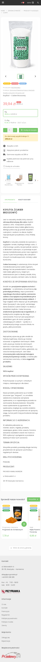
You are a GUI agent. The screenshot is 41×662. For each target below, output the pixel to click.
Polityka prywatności (9, 618)
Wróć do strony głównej (20, 548)
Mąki (31, 527)
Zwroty (4, 625)
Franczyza (5, 611)
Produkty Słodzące (31, 11)
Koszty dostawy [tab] (24, 200)
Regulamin (6, 615)
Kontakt (5, 608)
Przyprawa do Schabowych (12, 530)
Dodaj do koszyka (29, 130)
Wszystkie (33, 499)
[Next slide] (35, 76)
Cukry (5, 12)
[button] (20, 76)
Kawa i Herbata (29, 90)
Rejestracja (6, 641)
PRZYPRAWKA (15, 88)
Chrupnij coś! (19, 93)
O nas (4, 604)
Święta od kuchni (9, 93)
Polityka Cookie (7, 622)
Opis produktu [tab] (10, 200)
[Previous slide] (6, 76)
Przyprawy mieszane (10, 527)
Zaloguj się (6, 637)
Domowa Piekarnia (16, 90)
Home (3, 11)
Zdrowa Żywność (14, 11)
